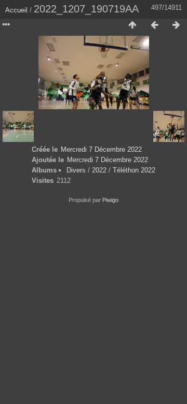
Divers (76, 170)
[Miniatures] (132, 25)
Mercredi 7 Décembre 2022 (101, 149)
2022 (99, 170)
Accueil (16, 10)
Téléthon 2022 (134, 170)
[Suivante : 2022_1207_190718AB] (176, 25)
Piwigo (110, 200)
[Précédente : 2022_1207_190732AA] (154, 25)
